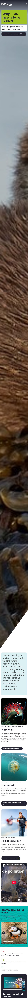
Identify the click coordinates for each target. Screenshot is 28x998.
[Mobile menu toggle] (26, 4)
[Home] (6, 3)
